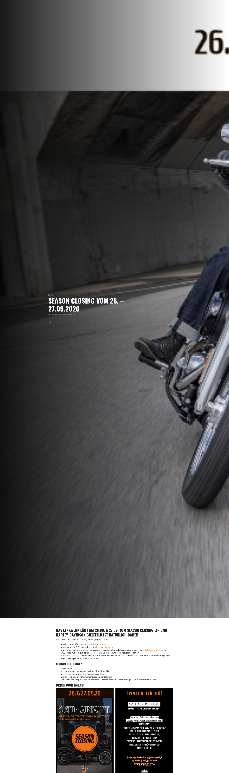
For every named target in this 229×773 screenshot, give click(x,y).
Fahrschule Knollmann (155, 650)
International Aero (104, 647)
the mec (102, 644)
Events (50, 295)
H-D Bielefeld (71, 314)
